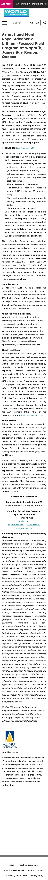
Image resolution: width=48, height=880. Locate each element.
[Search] (32, 23)
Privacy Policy (36, 875)
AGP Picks (6, 4)
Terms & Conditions (35, 870)
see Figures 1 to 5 (25, 148)
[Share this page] (44, 22)
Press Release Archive (28, 865)
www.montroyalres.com (32, 415)
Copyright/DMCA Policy (16, 875)
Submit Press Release (14, 870)
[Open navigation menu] (4, 22)
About (12, 865)
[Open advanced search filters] (37, 23)
